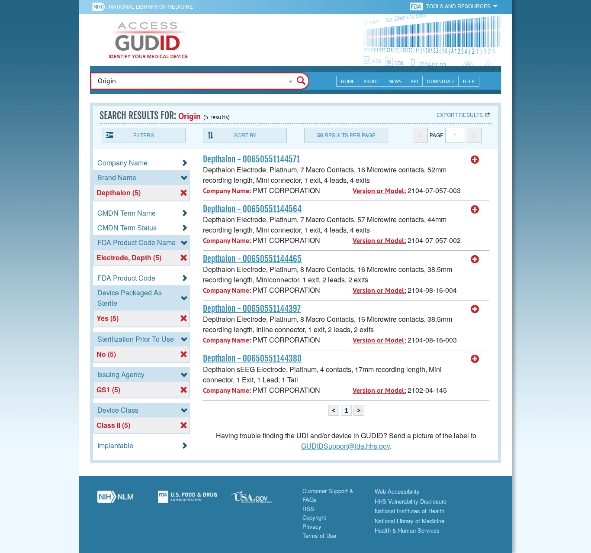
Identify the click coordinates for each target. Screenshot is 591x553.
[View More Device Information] (475, 159)
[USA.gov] (259, 500)
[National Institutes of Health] (100, 6)
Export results (460, 114)
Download (440, 81)
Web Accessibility (397, 491)
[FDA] (417, 6)
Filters (143, 135)
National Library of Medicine (151, 6)
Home (347, 81)
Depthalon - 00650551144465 (252, 259)
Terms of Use (319, 535)
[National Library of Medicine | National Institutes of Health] (115, 500)
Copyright (314, 517)
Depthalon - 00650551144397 (252, 309)
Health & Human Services (407, 530)
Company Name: (227, 190)
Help (469, 81)
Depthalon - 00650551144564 (252, 209)
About (371, 81)
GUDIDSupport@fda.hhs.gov (345, 446)
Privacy (311, 526)
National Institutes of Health (409, 511)
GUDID (148, 40)
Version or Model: (379, 190)
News (395, 81)
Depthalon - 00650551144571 (251, 159)
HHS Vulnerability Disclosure (410, 501)
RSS (308, 508)
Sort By (245, 135)
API (414, 81)
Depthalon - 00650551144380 (252, 358)
